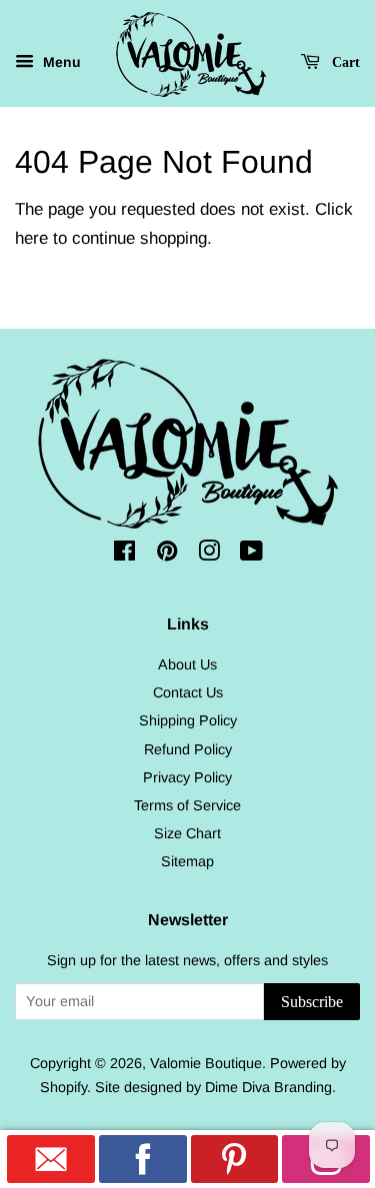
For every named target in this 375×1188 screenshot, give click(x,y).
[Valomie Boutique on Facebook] (124, 555)
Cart (344, 61)
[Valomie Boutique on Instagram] (209, 555)
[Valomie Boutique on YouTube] (251, 555)
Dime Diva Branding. (270, 1087)
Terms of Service (187, 805)
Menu (60, 62)
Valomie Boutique (206, 1063)
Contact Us (188, 692)
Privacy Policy (187, 777)
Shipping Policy (188, 720)
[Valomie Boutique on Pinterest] (167, 555)
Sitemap (187, 861)
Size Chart (187, 833)
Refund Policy (188, 749)
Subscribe (312, 1001)
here (31, 238)
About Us (187, 664)
